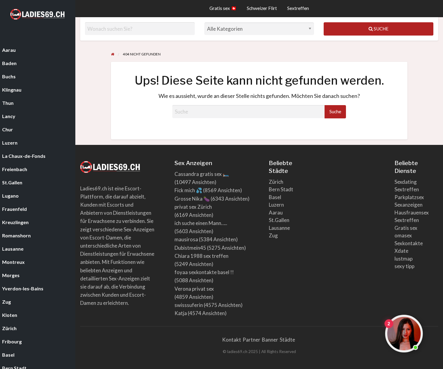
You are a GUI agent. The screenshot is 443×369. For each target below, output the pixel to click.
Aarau (276, 212)
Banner (270, 339)
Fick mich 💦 (188, 190)
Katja (180, 313)
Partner (251, 339)
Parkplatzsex (409, 197)
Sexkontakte (408, 243)
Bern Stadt (281, 189)
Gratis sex (405, 227)
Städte (287, 339)
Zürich (276, 181)
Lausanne (279, 227)
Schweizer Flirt (262, 8)
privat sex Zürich (193, 207)
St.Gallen (279, 220)
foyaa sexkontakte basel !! (204, 272)
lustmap (403, 258)
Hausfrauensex (411, 212)
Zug (273, 235)
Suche (380, 28)
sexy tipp (404, 266)
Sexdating (405, 181)
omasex (403, 235)
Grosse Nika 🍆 (192, 198)
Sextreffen (298, 8)
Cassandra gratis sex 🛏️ (201, 174)
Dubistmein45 (190, 248)
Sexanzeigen (408, 204)
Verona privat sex (194, 289)
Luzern (276, 204)
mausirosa (186, 239)
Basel (275, 197)
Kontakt (231, 339)
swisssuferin (188, 305)
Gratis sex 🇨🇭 (223, 8)
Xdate (401, 250)
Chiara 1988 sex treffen (201, 256)
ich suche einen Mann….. (200, 223)
